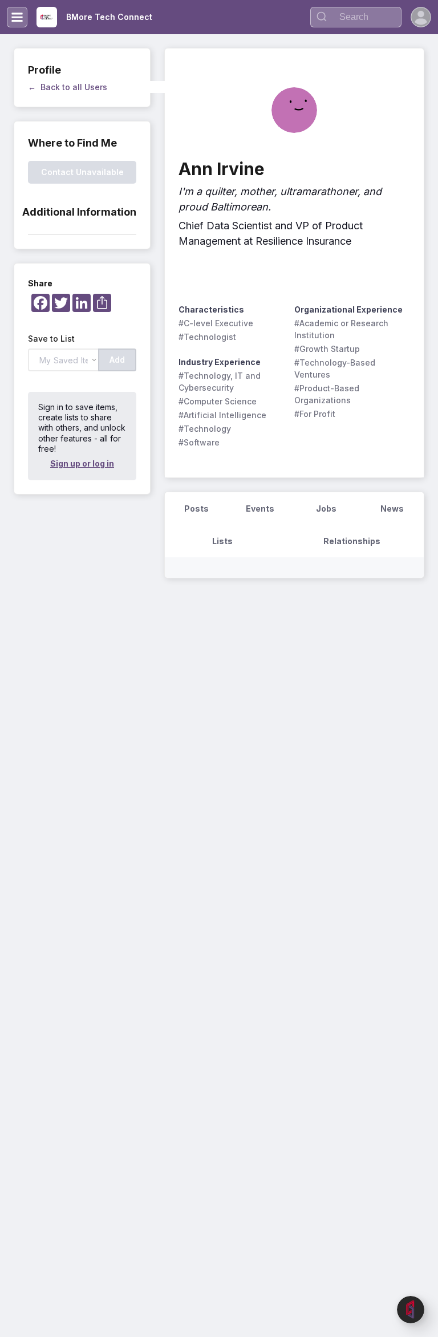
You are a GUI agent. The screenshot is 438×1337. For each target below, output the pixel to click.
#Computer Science (218, 401)
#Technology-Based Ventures (336, 368)
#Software (199, 442)
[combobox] (356, 17)
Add (117, 359)
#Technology (205, 428)
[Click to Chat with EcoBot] (410, 1309)
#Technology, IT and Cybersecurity (221, 381)
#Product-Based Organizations (328, 394)
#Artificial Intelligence (222, 415)
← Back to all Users (67, 87)
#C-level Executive (216, 323)
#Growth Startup (327, 349)
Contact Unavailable (82, 172)
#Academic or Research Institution (342, 329)
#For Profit (314, 414)
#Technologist (207, 337)
